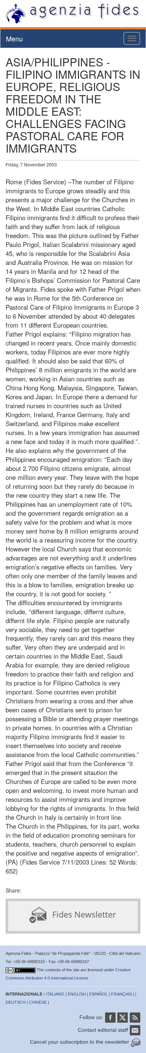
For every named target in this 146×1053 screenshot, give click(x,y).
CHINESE (38, 1002)
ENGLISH (77, 994)
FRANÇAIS (121, 994)
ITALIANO (55, 994)
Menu (14, 38)
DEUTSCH (15, 1002)
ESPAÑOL (98, 994)
